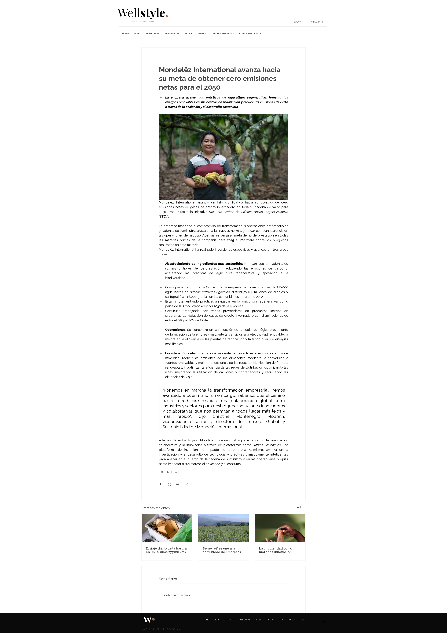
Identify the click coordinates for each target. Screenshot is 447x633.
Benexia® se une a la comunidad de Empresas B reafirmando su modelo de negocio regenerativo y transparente (223, 550)
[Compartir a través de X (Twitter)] (169, 484)
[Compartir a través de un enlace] (186, 484)
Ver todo (301, 507)
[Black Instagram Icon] (324, 621)
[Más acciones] (286, 60)
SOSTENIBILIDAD (169, 472)
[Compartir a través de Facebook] (160, 484)
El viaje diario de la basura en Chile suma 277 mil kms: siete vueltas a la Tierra (166, 550)
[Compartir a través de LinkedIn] (177, 484)
